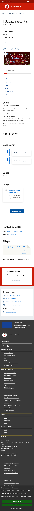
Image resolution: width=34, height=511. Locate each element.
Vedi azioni (13, 42)
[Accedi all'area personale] (28, 1)
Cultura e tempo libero (10, 375)
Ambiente (6, 403)
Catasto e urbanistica (9, 383)
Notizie (5, 418)
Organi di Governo (8, 353)
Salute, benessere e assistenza (12, 405)
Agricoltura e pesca (9, 410)
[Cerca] (31, 6)
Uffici (5, 358)
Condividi (5, 42)
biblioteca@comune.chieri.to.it (15, 231)
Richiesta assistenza (9, 470)
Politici (5, 360)
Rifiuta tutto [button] (17, 505)
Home (3, 13)
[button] (17, 508)
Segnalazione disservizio (10, 465)
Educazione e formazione (10, 395)
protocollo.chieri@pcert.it (11, 454)
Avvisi (5, 423)
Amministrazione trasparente (11, 483)
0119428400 (12, 234)
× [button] (32, 487)
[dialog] (17, 498)
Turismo (6, 385)
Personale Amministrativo (11, 363)
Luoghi (5, 430)
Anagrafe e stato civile (10, 373)
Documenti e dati (8, 365)
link (2, 498)
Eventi (20, 13)
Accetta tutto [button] (17, 501)
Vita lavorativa (7, 378)
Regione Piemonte (7, 2)
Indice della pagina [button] (10, 71)
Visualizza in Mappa (17, 211)
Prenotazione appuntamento (11, 463)
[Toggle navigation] (3, 6)
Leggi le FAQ (7, 468)
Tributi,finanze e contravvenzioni (12, 400)
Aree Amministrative (9, 355)
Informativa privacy (9, 485)
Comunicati (7, 420)
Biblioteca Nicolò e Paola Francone (14, 191)
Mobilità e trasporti (9, 388)
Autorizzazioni (7, 408)
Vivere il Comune (12, 13)
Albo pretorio (7, 480)
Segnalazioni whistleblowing (11, 473)
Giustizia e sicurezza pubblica (11, 398)
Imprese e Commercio (9, 380)
